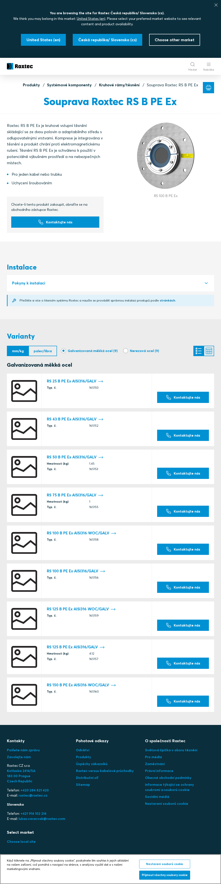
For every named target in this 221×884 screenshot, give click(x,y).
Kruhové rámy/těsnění (119, 84)
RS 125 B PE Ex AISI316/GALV (72, 647)
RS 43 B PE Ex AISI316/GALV (71, 419)
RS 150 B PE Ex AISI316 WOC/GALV (78, 685)
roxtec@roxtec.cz (33, 795)
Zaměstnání (155, 764)
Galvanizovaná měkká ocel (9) (93, 351)
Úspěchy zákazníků (91, 764)
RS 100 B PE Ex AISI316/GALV (72, 571)
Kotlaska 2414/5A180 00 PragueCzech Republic (21, 776)
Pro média (153, 757)
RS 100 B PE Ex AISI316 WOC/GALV (78, 533)
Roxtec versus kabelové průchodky (105, 771)
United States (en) (91, 18)
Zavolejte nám (19, 757)
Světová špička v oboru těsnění (171, 750)
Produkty (31, 84)
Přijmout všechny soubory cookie (165, 875)
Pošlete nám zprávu (23, 750)
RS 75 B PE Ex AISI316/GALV (71, 495)
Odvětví (82, 750)
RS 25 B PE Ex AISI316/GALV (71, 381)
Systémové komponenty (69, 84)
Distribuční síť (87, 777)
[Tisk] (208, 87)
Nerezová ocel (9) (144, 351)
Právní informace (159, 771)
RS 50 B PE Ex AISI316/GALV (71, 457)
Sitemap (83, 784)
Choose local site (21, 841)
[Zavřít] (216, 5)
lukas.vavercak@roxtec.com (42, 818)
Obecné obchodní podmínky (168, 777)
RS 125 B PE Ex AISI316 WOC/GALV (78, 609)
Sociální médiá (157, 796)
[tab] (110, 283)
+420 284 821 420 (35, 790)
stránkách (167, 300)
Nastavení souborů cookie (166, 803)
